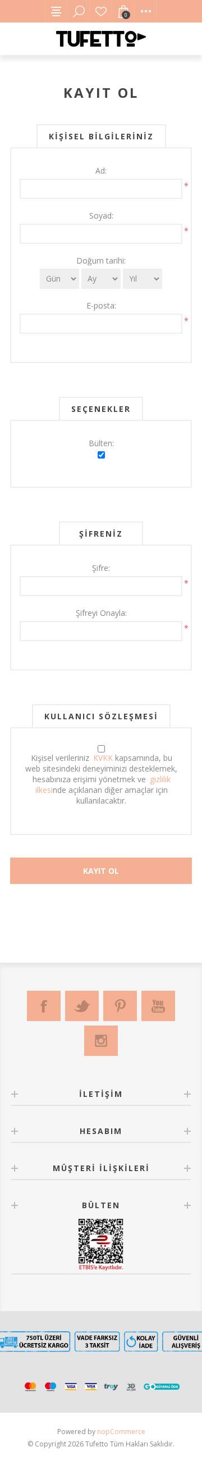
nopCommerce (121, 1431)
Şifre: (101, 568)
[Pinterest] (120, 1006)
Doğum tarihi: (101, 260)
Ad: (101, 170)
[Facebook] (44, 1006)
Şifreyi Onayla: (101, 612)
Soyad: (101, 215)
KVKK (103, 757)
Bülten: (101, 443)
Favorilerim (101, 11)
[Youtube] (158, 1006)
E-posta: (101, 305)
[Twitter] (82, 1006)
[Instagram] (101, 1041)
